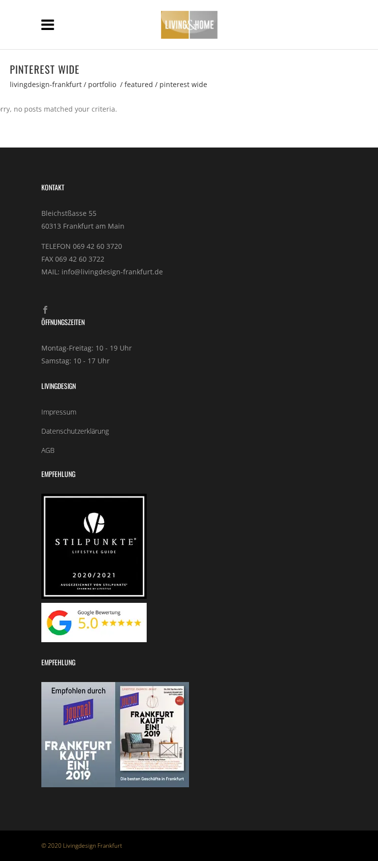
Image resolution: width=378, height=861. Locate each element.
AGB (48, 450)
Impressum (58, 411)
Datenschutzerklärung (75, 431)
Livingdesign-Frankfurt (46, 84)
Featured (139, 84)
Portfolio (102, 84)
